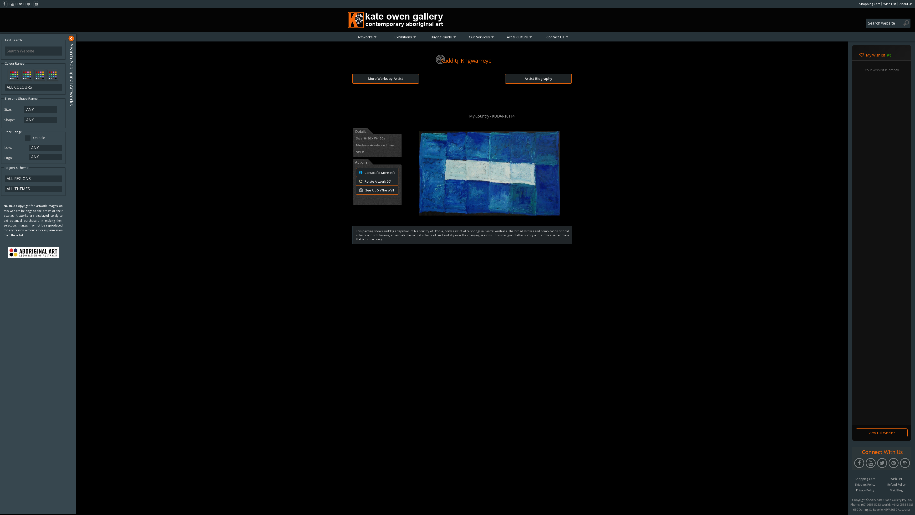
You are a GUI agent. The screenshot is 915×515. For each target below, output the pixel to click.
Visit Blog (896, 490)
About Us (906, 4)
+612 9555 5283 (903, 504)
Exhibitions (403, 37)
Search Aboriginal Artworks (71, 75)
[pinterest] (28, 4)
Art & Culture (517, 37)
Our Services (479, 37)
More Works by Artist (385, 78)
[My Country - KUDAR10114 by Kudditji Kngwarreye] (489, 214)
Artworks (365, 37)
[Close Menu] (71, 38)
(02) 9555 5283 (871, 504)
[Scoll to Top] (841, 507)
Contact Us (555, 37)
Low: (8, 147)
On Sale (39, 137)
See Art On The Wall (379, 190)
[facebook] (5, 4)
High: (9, 157)
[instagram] (36, 4)
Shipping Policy (865, 485)
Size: (8, 109)
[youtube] (12, 4)
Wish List (889, 4)
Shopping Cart (869, 4)
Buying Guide (441, 37)
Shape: (10, 119)
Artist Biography (538, 78)
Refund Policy (896, 485)
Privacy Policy (865, 490)
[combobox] (888, 23)
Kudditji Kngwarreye (466, 60)
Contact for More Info (379, 172)
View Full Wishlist (882, 433)
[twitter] (20, 4)
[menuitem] (367, 37)
